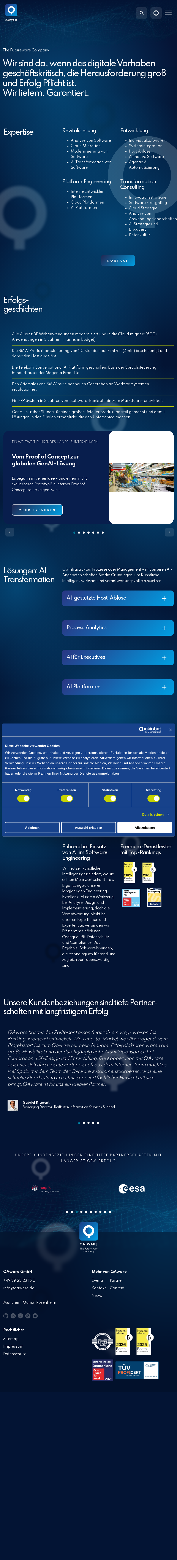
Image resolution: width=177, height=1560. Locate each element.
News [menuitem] (97, 1296)
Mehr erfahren (37, 510)
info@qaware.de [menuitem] (18, 1288)
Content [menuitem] (117, 1288)
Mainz (28, 1303)
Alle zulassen (145, 827)
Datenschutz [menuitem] (14, 1354)
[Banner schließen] (170, 730)
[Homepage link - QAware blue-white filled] (88, 1240)
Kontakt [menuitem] (99, 1288)
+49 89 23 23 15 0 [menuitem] (19, 1281)
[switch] (67, 798)
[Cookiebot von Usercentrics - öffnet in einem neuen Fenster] (142, 730)
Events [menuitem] (98, 1281)
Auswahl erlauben (88, 827)
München (12, 1303)
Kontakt (118, 260)
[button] (168, 12)
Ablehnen (32, 827)
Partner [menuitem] (116, 1281)
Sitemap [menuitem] (11, 1339)
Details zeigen (153, 814)
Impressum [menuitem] (13, 1346)
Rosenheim (46, 1303)
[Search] (141, 13)
